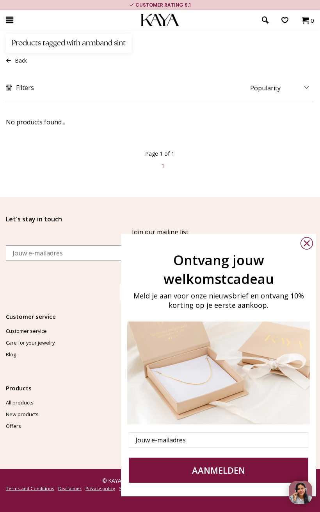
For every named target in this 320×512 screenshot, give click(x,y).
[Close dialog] (306, 243)
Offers (13, 425)
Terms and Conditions (30, 488)
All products (20, 402)
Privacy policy (100, 488)
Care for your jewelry (30, 342)
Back (21, 60)
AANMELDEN (218, 470)
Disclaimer (70, 488)
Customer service (26, 330)
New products (22, 414)
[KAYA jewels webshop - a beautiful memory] (160, 20)
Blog (11, 354)
